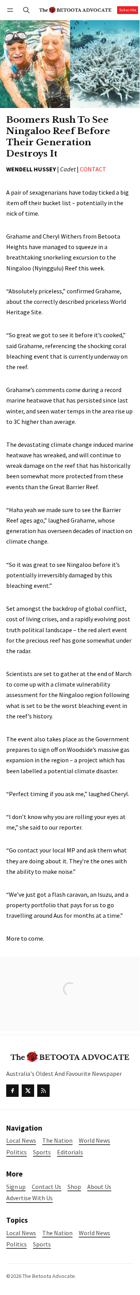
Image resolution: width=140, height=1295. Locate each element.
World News (94, 1233)
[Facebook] (12, 1090)
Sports (42, 1244)
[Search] (26, 10)
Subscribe (128, 9)
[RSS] (43, 1090)
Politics (16, 1244)
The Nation (57, 1233)
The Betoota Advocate (48, 1275)
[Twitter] (28, 1090)
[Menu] (11, 10)
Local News (21, 1233)
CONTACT (93, 169)
